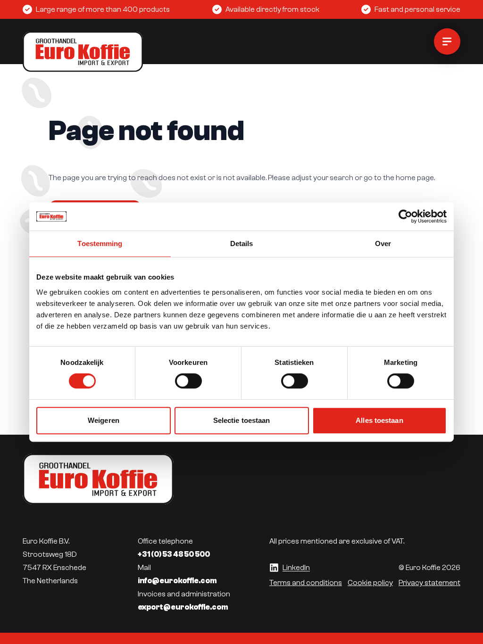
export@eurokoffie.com (183, 607)
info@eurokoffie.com (177, 581)
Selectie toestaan (241, 420)
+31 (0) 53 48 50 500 (174, 554)
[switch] (188, 380)
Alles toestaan (379, 420)
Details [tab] (241, 243)
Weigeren (103, 420)
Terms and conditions (305, 582)
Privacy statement (429, 582)
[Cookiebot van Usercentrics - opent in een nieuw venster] (405, 216)
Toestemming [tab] (99, 243)
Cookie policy (370, 582)
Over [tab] (383, 243)
